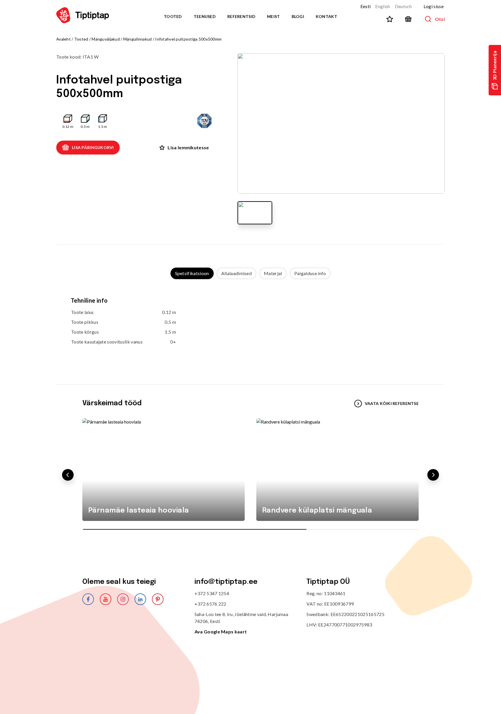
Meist (273, 16)
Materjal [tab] (273, 273)
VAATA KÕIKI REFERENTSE (392, 403)
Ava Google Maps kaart (221, 631)
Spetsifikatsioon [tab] (192, 273)
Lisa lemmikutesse (188, 147)
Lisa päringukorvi (93, 147)
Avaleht (63, 39)
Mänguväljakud (106, 39)
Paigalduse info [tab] (310, 273)
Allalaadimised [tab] (236, 273)
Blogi (298, 16)
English (382, 6)
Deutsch (403, 6)
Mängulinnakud (137, 39)
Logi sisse (434, 6)
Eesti (365, 6)
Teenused (205, 16)
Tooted (173, 16)
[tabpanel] (250, 326)
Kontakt (326, 16)
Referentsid (241, 16)
